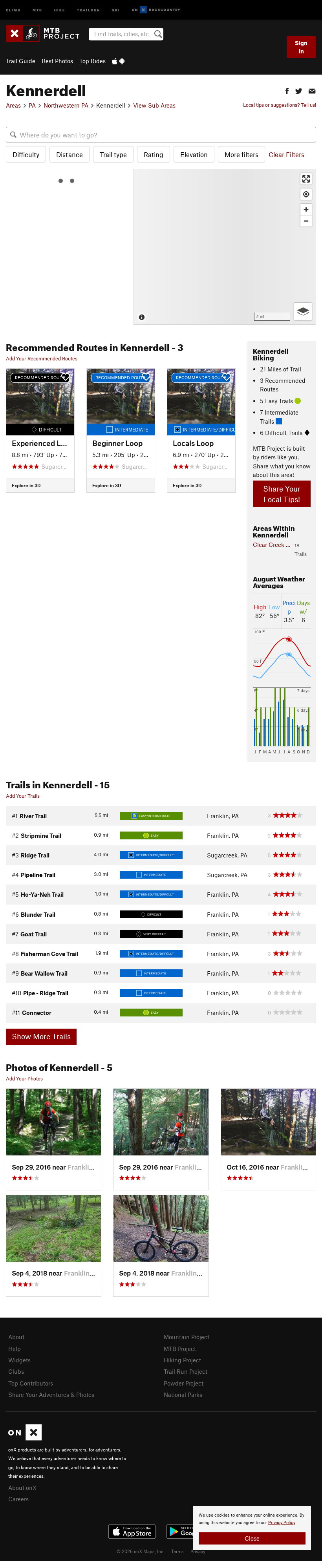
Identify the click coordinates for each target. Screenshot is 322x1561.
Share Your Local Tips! (281, 494)
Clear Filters (286, 154)
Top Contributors (30, 1383)
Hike (59, 9)
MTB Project (180, 1348)
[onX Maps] (25, 1438)
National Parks (183, 1394)
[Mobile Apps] (118, 60)
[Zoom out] (306, 221)
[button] (287, 90)
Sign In (301, 47)
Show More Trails (41, 1036)
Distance (69, 154)
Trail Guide (20, 60)
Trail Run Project (185, 1371)
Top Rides (92, 60)
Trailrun (88, 9)
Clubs (16, 1371)
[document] (252, 1528)
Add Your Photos (24, 1078)
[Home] (46, 33)
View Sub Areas (154, 105)
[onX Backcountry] (156, 10)
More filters (241, 154)
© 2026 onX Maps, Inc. (141, 1551)
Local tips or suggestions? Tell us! (279, 105)
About (16, 1336)
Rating (153, 154)
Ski (116, 9)
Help (14, 1348)
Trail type (113, 154)
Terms (177, 1551)
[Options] (303, 311)
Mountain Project (186, 1336)
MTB (37, 9)
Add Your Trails (23, 796)
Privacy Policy (281, 1522)
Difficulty (26, 154)
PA (32, 105)
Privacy (197, 1551)
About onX (22, 1487)
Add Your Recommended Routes (41, 358)
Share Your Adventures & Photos (51, 1394)
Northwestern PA (66, 105)
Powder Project (183, 1383)
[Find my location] (306, 194)
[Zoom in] (306, 209)
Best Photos (57, 60)
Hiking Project (182, 1360)
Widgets (19, 1360)
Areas (13, 105)
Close (252, 1538)
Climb (13, 9)
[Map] (225, 246)
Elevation (194, 154)
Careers (18, 1499)
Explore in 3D (26, 485)
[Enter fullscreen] (306, 179)
